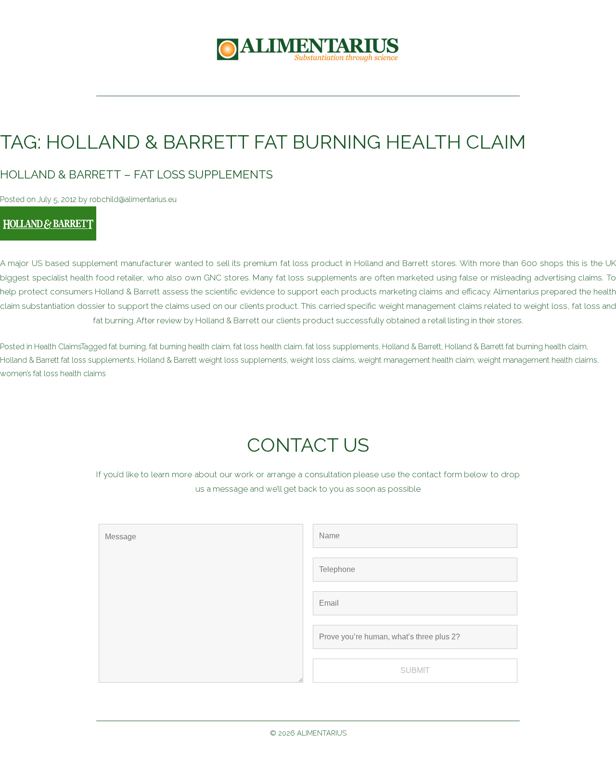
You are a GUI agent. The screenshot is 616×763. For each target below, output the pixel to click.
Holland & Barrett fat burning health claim (516, 346)
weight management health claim (416, 360)
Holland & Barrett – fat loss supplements (136, 174)
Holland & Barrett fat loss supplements (67, 360)
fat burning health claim (189, 346)
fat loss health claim (267, 346)
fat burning (127, 346)
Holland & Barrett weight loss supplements (212, 360)
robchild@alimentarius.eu (133, 199)
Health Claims (57, 346)
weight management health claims (537, 360)
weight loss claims (322, 360)
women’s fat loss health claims (53, 373)
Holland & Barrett (411, 346)
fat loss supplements (342, 346)
